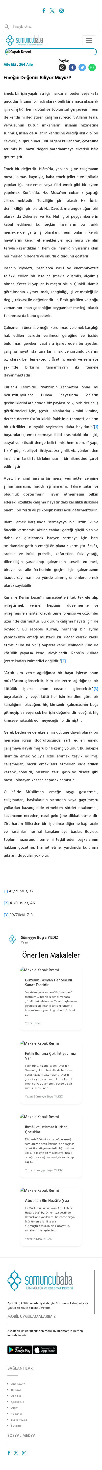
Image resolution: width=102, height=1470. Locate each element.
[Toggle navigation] (89, 40)
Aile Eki (10, 64)
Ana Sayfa (18, 1384)
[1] (96, 427)
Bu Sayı (16, 1390)
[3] (96, 688)
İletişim (16, 1426)
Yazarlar (16, 1414)
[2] (63, 661)
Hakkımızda (19, 1420)
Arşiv (14, 1408)
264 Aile (26, 64)
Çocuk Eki (17, 1402)
